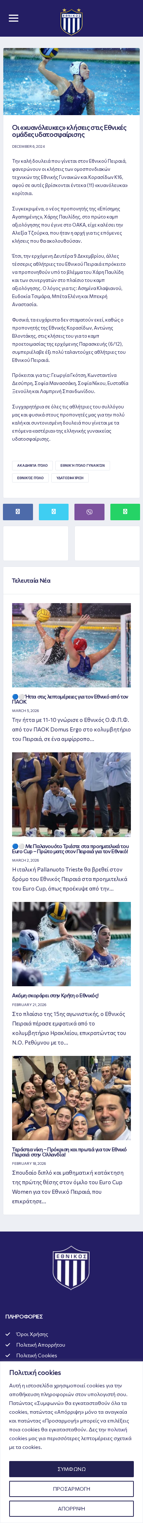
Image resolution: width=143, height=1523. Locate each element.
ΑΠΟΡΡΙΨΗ (71, 1508)
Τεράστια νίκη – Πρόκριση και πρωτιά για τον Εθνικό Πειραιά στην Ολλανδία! (69, 1151)
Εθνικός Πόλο (30, 478)
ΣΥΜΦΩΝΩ (72, 1469)
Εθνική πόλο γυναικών (82, 465)
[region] (71, 1442)
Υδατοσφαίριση (70, 478)
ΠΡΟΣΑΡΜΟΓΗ (71, 1489)
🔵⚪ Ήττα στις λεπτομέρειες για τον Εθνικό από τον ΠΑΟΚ (70, 699)
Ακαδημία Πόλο (32, 465)
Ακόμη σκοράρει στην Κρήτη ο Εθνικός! (55, 995)
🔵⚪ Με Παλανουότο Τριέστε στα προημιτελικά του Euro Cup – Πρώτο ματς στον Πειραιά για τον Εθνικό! (70, 848)
